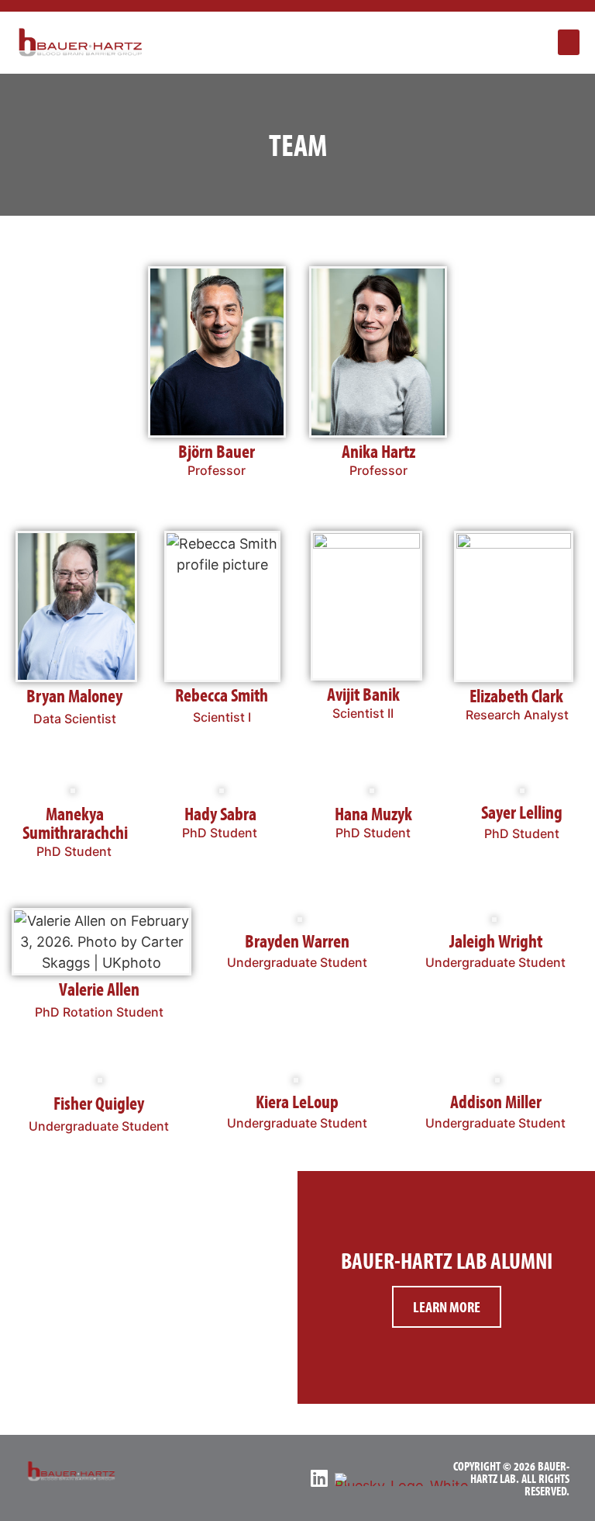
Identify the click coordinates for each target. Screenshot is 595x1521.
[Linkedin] (318, 1478)
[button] (569, 42)
